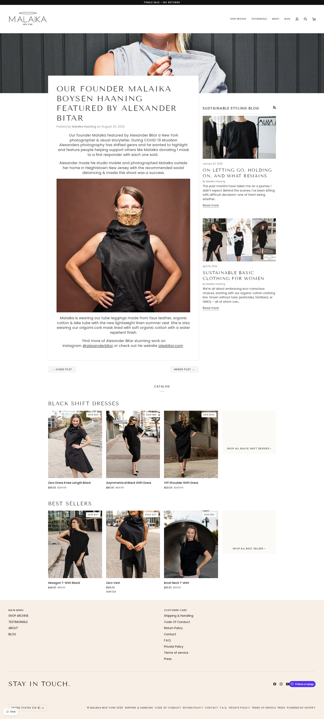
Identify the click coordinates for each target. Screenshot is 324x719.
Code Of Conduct (177, 622)
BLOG (12, 634)
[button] (238, 19)
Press (168, 659)
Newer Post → (184, 369)
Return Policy (173, 628)
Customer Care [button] (175, 610)
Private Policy (173, 647)
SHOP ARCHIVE (18, 616)
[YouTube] (287, 684)
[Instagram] (281, 684)
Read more (211, 205)
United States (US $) (25, 707)
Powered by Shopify (301, 707)
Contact (170, 634)
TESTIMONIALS (18, 622)
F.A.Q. (167, 640)
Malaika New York (103, 707)
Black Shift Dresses (83, 403)
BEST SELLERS (70, 503)
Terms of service (176, 653)
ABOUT (13, 628)
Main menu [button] (16, 610)
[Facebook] (274, 684)
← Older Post (62, 369)
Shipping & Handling (178, 616)
